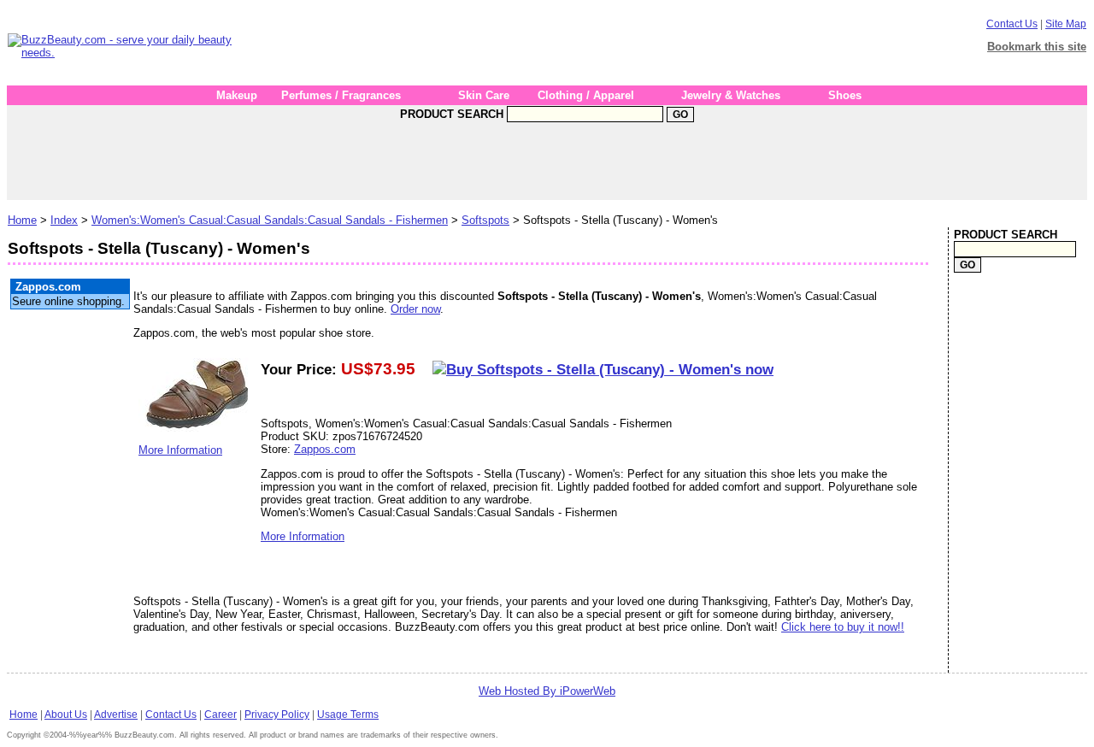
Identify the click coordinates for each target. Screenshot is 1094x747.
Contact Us (1012, 24)
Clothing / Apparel (586, 95)
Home (22, 220)
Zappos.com (325, 449)
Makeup (236, 95)
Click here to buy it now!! (842, 627)
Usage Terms (348, 715)
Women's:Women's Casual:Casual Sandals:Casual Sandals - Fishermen (269, 220)
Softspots (485, 220)
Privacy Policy (276, 715)
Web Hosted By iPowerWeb (547, 691)
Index (64, 220)
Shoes (845, 95)
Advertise (116, 715)
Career (220, 715)
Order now (415, 309)
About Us (65, 715)
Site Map (1065, 24)
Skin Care (483, 95)
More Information (180, 450)
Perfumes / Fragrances (341, 95)
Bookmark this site (1036, 46)
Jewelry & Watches (730, 95)
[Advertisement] (560, 46)
